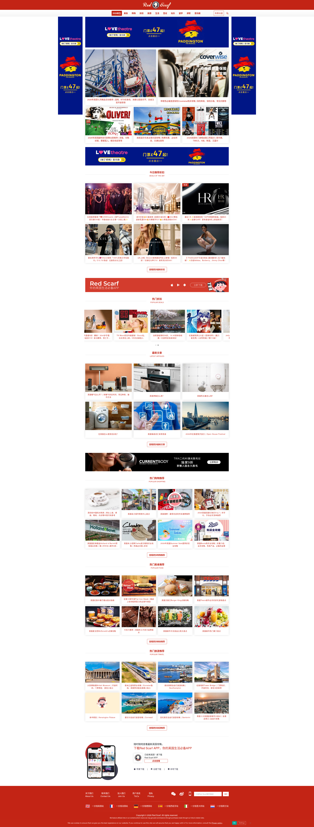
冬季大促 (219, 13)
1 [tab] (156, 345)
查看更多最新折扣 (157, 269)
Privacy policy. (217, 823)
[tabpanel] (102, 326)
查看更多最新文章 (157, 444)
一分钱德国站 (146, 806)
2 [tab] (158, 345)
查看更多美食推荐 (157, 641)
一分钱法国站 (122, 806)
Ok (234, 823)
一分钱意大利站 (197, 806)
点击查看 (156, 760)
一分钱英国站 (97, 806)
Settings (242, 823)
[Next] (226, 326)
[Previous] (88, 326)
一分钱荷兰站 (222, 806)
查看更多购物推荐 (157, 555)
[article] (120, 77)
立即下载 (198, 285)
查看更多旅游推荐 (157, 727)
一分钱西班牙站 (171, 806)
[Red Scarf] (157, 2)
